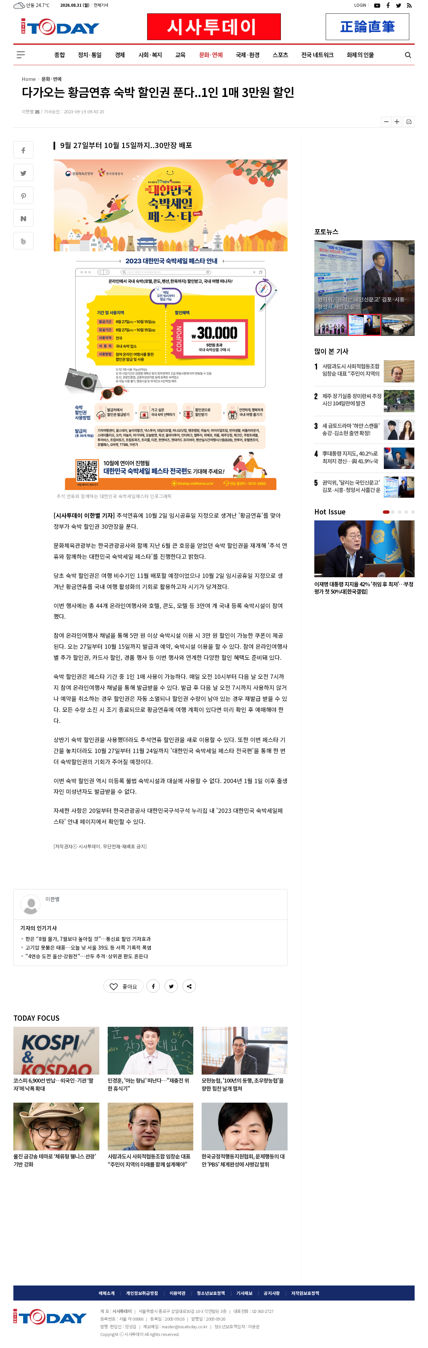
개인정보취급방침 (142, 1293)
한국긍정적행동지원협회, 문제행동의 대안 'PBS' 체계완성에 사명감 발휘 (243, 1160)
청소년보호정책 (211, 1293)
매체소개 (107, 1293)
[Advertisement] (150, 1232)
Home (29, 78)
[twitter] (398, 5)
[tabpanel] (364, 559)
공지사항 (272, 1293)
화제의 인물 (360, 54)
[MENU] (21, 54)
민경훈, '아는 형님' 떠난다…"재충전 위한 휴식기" (148, 1084)
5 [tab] (414, 512)
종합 (59, 54)
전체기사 (101, 5)
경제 (120, 54)
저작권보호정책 (305, 1293)
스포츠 (280, 54)
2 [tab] (394, 512)
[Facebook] (388, 5)
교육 (180, 54)
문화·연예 (210, 54)
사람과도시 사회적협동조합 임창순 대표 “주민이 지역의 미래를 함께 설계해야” (149, 1160)
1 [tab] (387, 512)
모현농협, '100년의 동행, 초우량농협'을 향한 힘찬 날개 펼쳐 (243, 1084)
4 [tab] (407, 512)
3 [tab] (400, 512)
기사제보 (244, 1293)
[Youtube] (377, 5)
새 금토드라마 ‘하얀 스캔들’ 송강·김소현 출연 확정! (351, 429)
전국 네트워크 (317, 54)
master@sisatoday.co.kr (184, 1326)
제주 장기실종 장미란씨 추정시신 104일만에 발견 (352, 399)
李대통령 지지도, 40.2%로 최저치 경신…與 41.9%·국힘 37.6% (350, 457)
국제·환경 (247, 54)
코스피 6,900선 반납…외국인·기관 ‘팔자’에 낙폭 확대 (53, 1084)
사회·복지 (150, 54)
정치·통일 (89, 54)
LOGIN (360, 5)
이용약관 (178, 1293)
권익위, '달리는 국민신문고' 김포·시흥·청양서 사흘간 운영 (351, 486)
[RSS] (409, 5)
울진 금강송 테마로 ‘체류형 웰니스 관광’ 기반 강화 (54, 1160)
